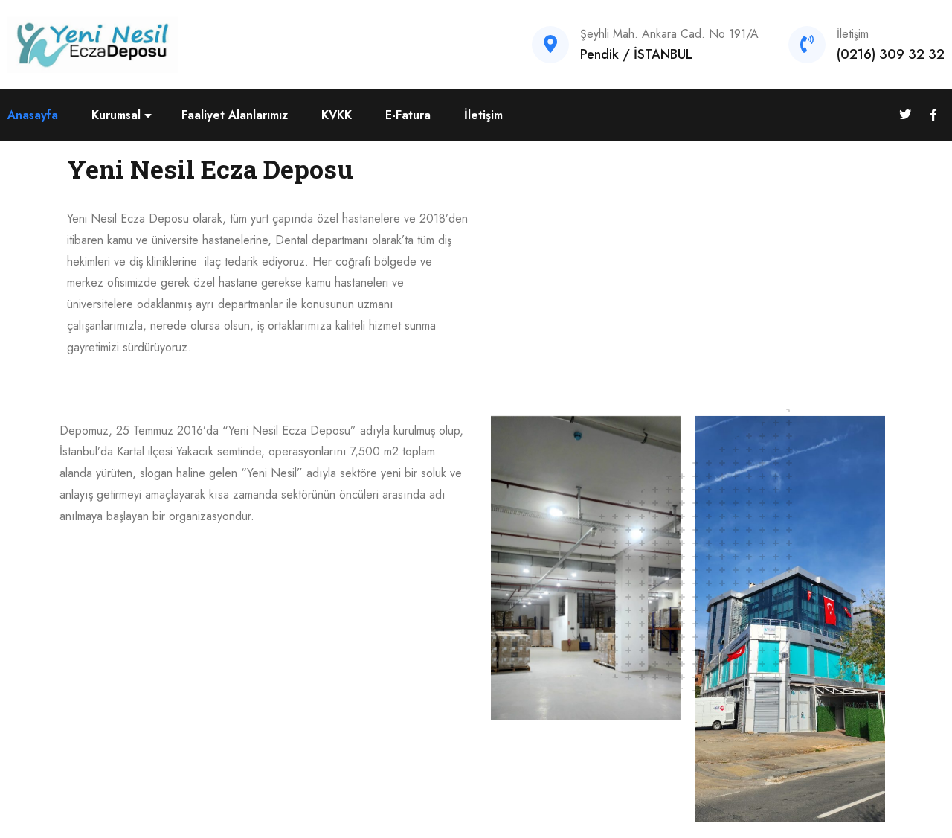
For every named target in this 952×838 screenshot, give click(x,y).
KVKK (336, 115)
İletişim (483, 115)
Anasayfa (32, 115)
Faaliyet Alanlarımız (234, 115)
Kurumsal (116, 115)
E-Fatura (408, 115)
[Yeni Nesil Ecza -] (92, 43)
